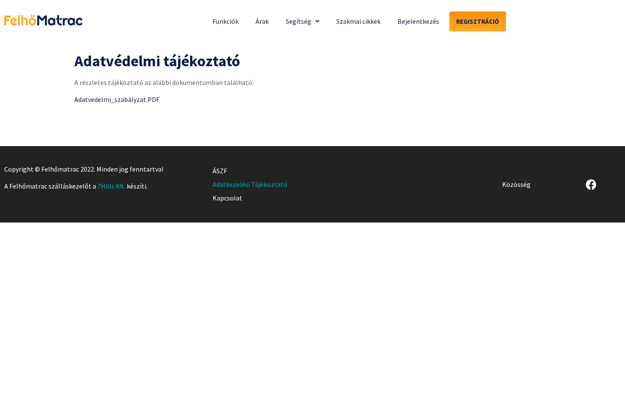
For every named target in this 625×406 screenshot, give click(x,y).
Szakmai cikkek (358, 21)
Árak (262, 21)
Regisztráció (477, 21)
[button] (302, 21)
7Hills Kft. (111, 186)
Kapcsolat (227, 198)
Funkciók (226, 21)
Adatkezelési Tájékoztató (250, 184)
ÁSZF (220, 170)
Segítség (298, 21)
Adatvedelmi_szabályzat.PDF (116, 99)
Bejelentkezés (418, 21)
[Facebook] (591, 184)
